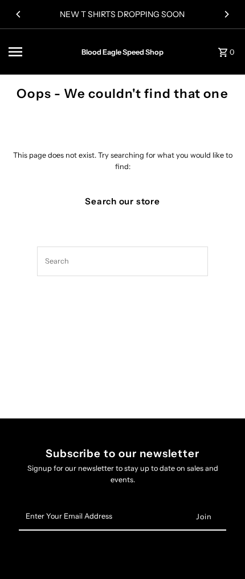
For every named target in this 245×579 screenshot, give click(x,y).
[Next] (226, 14)
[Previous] (18, 14)
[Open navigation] (40, 52)
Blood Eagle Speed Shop (122, 52)
